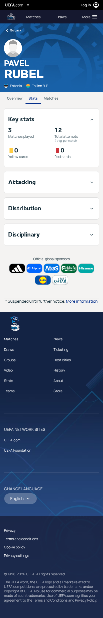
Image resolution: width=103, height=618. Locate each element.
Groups (10, 360)
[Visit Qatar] (60, 280)
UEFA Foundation (17, 450)
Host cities (62, 360)
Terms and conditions (21, 538)
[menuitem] (37, 16)
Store (58, 390)
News (58, 339)
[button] (88, 16)
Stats (33, 98)
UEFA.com (12, 440)
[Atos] (52, 268)
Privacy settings (16, 555)
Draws (9, 349)
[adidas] (17, 268)
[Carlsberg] (69, 268)
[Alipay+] (34, 268)
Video (8, 370)
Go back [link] (15, 30)
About (58, 380)
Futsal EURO (11, 16)
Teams (9, 390)
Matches (51, 98)
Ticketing (61, 349)
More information (82, 301)
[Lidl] (43, 280)
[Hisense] (86, 268)
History (59, 370)
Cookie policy (14, 547)
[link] (33, 16)
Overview (14, 98)
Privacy (10, 530)
